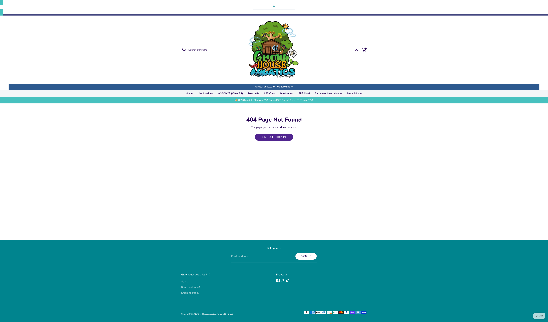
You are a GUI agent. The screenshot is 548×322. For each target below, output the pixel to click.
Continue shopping (274, 137)
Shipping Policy (190, 293)
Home (189, 93)
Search (185, 281)
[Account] (356, 50)
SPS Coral (304, 93)
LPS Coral (269, 93)
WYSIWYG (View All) (230, 93)
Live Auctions (205, 93)
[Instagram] (282, 280)
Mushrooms (287, 93)
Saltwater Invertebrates (328, 93)
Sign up (306, 256)
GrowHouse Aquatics (206, 314)
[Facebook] (278, 280)
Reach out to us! (190, 287)
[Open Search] (184, 49)
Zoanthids (253, 93)
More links (353, 93)
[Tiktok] (287, 280)
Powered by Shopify (225, 314)
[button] (274, 87)
